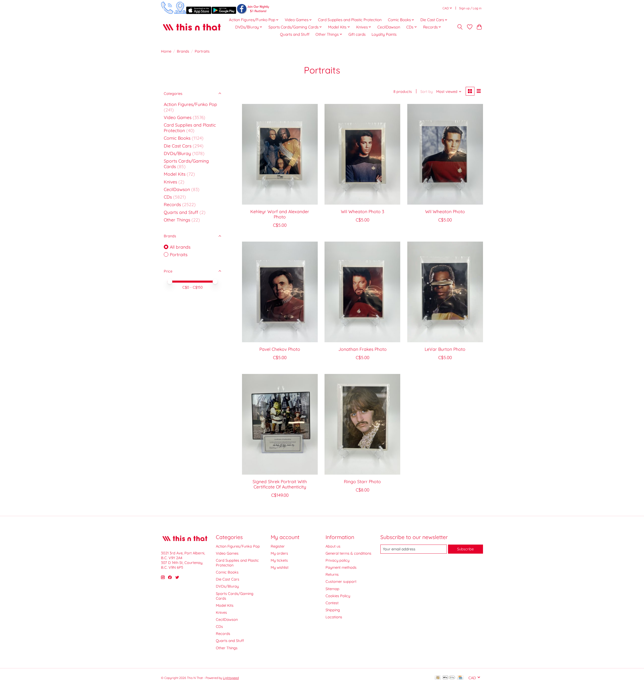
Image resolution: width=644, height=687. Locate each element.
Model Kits (174, 174)
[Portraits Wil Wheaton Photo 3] (362, 154)
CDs (168, 197)
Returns (332, 574)
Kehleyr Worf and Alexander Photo (279, 214)
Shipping (333, 609)
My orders (279, 553)
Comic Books (177, 138)
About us (333, 546)
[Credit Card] (460, 677)
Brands (183, 51)
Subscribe (465, 549)
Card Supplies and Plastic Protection (350, 19)
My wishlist (280, 567)
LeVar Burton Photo (445, 349)
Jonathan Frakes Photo (362, 349)
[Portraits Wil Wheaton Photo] (445, 154)
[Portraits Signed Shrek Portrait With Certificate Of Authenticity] (280, 424)
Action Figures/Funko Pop (190, 104)
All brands (180, 247)
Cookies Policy (338, 595)
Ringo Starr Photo (362, 481)
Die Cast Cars (177, 145)
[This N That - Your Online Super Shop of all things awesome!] (192, 27)
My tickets (279, 560)
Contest (332, 602)
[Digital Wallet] (449, 677)
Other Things (177, 219)
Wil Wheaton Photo (445, 211)
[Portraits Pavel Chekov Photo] (280, 292)
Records (172, 204)
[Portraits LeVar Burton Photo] (445, 292)
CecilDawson (388, 27)
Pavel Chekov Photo (279, 349)
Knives (170, 181)
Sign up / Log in (470, 8)
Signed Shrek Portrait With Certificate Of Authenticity (280, 484)
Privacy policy (337, 560)
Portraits (178, 254)
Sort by (426, 91)
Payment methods (341, 567)
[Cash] (438, 677)
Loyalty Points (384, 34)
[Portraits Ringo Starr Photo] (362, 424)
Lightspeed (231, 678)
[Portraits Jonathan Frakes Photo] (362, 292)
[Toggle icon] (460, 26)
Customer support (341, 581)
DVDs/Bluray (177, 153)
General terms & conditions (348, 553)
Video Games (177, 117)
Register (278, 546)
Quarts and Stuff (294, 34)
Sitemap (332, 588)
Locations (334, 617)
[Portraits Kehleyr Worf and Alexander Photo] (280, 154)
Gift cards (357, 34)
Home (166, 51)
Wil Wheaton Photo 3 (362, 211)
